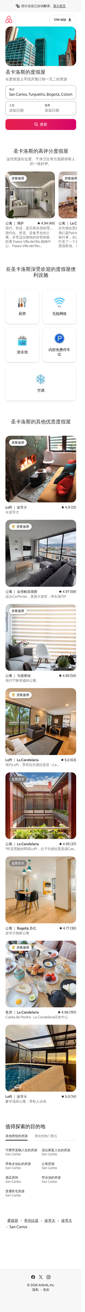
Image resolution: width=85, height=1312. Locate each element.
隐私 (35, 1290)
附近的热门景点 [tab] (46, 1136)
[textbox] (23, 110)
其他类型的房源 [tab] (16, 1136)
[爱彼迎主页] (8, 19)
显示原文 (59, 6)
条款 (46, 1290)
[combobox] (41, 94)
